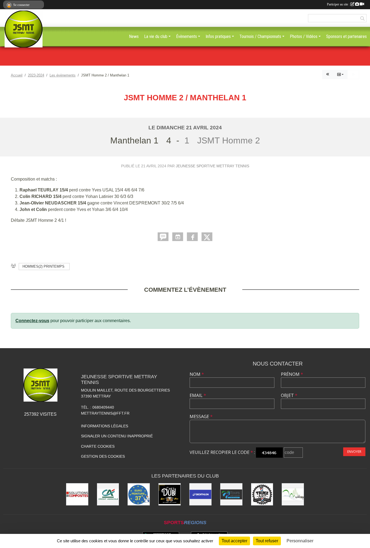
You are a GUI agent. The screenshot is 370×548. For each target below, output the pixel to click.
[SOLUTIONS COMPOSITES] (77, 494)
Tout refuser (267, 541)
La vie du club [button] (155, 36)
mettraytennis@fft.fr (105, 413)
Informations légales (104, 426)
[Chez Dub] (169, 494)
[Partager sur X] (207, 236)
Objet (289, 395)
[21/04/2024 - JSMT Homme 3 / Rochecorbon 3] (327, 74)
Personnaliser (300, 541)
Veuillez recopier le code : (222, 452)
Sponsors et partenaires (346, 36)
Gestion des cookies (103, 456)
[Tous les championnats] (340, 74)
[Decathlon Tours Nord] (200, 494)
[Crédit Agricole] (108, 494)
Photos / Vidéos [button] (303, 36)
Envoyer (354, 451)
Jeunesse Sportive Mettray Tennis (212, 166)
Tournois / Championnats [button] (260, 36)
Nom (197, 374)
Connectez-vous (32, 320)
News (134, 36)
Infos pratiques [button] (218, 36)
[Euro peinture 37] (139, 494)
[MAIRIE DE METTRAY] (293, 494)
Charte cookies (98, 446)
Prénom (292, 374)
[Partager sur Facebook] (192, 236)
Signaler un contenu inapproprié (117, 436)
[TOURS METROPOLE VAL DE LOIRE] (231, 494)
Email (198, 395)
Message (201, 416)
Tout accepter (234, 541)
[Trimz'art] (262, 494)
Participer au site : (338, 4)
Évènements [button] (186, 36)
